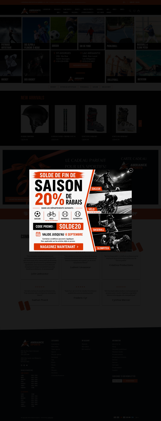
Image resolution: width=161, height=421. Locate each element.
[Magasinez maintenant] (58, 246)
